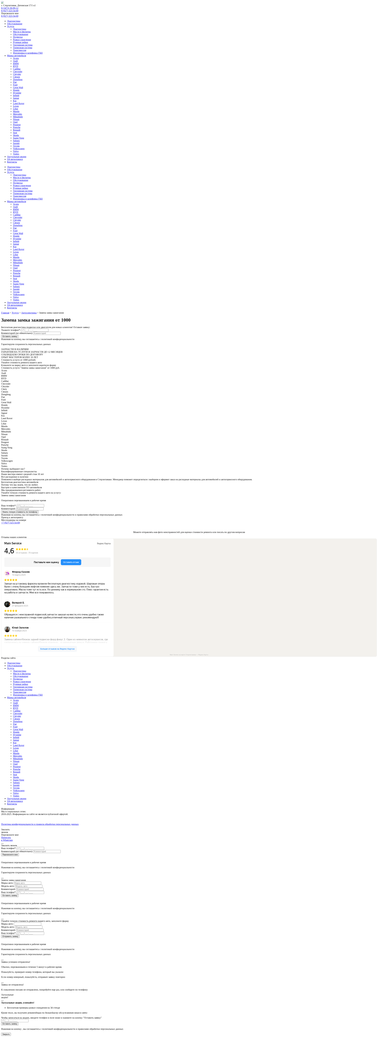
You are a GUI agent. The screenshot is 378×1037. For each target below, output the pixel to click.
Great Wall (18, 87)
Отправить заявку (10, 936)
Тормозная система (22, 47)
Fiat (15, 82)
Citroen (16, 77)
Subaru (16, 140)
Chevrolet (17, 71)
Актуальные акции (16, 156)
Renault (16, 130)
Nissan (16, 119)
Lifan (15, 108)
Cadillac (17, 69)
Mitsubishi (18, 116)
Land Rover (18, 103)
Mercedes (17, 114)
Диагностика (13, 21)
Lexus (16, 106)
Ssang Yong (18, 138)
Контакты (12, 162)
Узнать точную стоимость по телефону (19, 512)
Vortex (16, 154)
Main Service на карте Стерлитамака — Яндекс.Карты (189, 655)
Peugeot (17, 124)
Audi (15, 61)
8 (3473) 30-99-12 (9, 8)
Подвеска (18, 37)
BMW (16, 63)
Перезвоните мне (10, 854)
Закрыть (6, 1034)
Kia (14, 101)
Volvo (16, 151)
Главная (5, 313)
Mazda (16, 111)
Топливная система (22, 45)
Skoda (16, 135)
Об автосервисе (15, 159)
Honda (16, 90)
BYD (15, 66)
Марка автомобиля (16, 55)
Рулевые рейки (20, 42)
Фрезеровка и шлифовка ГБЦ (28, 53)
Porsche (16, 127)
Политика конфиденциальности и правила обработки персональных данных (40, 824)
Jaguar (16, 98)
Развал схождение (22, 39)
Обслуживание (14, 23)
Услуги (10, 26)
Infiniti (16, 95)
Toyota (16, 146)
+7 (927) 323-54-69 (10, 522)
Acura (16, 58)
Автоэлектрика (29, 313)
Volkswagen (19, 148)
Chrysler (17, 74)
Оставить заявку (9, 336)
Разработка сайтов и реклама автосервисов (22, 827)
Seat (15, 132)
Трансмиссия (19, 50)
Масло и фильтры (22, 31)
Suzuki (16, 143)
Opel (15, 122)
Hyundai (17, 93)
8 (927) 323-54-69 (9, 10)
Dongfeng (17, 79)
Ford (15, 85)
